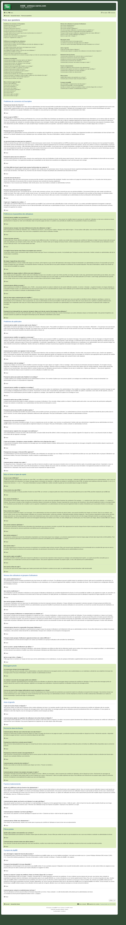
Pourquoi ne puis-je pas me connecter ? (13, 31)
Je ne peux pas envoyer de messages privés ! (72, 41)
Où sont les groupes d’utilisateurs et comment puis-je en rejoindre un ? (77, 30)
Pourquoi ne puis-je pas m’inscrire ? (12, 28)
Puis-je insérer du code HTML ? (11, 85)
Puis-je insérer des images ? (10, 88)
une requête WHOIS (47, 878)
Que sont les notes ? (9, 92)
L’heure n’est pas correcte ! (10, 45)
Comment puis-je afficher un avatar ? (12, 51)
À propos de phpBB (61, 857)
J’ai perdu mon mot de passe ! (11, 34)
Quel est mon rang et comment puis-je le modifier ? (16, 53)
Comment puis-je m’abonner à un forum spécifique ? (73, 70)
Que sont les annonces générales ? (12, 89)
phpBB (55, 907)
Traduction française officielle (57, 909)
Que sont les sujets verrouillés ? (11, 94)
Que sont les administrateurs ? (68, 25)
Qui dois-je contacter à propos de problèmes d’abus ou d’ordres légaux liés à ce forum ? (82, 87)
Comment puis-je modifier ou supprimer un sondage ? (16, 67)
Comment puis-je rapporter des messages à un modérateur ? (18, 73)
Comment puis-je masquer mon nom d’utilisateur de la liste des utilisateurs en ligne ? (24, 44)
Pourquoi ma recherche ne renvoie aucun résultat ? (73, 57)
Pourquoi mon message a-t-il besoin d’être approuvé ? (17, 76)
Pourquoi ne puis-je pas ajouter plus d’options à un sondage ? (18, 66)
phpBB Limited (46, 855)
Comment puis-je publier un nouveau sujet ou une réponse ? (18, 60)
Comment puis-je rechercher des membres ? (71, 60)
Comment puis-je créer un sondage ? (12, 64)
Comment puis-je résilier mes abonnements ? (71, 72)
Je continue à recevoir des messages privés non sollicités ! (75, 42)
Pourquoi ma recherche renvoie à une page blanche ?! (73, 59)
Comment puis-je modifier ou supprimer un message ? (17, 61)
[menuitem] (6, 13)
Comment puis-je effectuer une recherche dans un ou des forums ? (77, 56)
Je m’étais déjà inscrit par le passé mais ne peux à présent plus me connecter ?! (23, 33)
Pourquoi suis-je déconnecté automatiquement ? (15, 36)
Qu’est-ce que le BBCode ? (10, 83)
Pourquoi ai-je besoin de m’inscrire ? (12, 25)
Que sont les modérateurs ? (67, 26)
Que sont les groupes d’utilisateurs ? (69, 28)
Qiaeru (66, 909)
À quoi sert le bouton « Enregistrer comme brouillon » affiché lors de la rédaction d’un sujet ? (25, 75)
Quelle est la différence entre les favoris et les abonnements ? (75, 67)
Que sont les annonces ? (10, 91)
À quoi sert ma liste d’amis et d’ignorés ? (70, 49)
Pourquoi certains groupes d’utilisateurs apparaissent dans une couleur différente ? (80, 33)
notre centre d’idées (98, 866)
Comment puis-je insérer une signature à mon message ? (17, 63)
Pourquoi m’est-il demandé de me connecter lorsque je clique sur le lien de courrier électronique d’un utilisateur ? (30, 54)
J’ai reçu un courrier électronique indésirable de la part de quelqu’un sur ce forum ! (80, 44)
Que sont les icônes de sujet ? (11, 95)
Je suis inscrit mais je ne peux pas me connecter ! (16, 30)
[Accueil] (11, 6)
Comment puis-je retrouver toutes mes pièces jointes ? (74, 78)
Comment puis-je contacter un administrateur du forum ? (74, 88)
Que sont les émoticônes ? (10, 86)
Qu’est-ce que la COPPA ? (10, 26)
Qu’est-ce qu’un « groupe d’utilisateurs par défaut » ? (73, 34)
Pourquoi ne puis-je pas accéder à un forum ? (14, 69)
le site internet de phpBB (10, 266)
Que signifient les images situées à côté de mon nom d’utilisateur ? (19, 50)
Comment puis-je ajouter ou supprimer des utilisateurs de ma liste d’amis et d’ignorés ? (81, 51)
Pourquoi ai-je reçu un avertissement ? (13, 72)
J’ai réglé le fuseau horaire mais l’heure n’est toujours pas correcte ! (20, 47)
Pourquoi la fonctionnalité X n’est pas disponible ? (72, 85)
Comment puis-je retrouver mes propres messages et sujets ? (75, 62)
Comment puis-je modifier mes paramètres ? (14, 42)
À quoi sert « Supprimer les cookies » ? (13, 37)
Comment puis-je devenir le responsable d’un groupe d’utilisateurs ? (77, 31)
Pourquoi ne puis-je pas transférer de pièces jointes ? (16, 70)
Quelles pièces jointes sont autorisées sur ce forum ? (73, 77)
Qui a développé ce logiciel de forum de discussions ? (73, 84)
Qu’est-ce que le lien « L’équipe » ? (69, 36)
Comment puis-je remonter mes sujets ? (13, 78)
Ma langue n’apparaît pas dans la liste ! (13, 48)
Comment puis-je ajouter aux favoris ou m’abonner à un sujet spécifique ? (78, 69)
